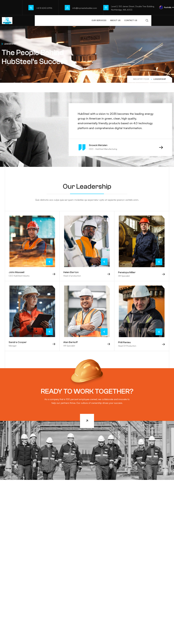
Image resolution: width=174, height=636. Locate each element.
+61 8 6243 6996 (44, 8)
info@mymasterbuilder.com (84, 8)
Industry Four (141, 79)
